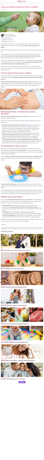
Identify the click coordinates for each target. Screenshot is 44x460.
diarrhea (37, 142)
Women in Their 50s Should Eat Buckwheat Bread (14, 287)
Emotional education (5, 377)
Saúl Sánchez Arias (12, 35)
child (25, 60)
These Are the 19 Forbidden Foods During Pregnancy (14, 323)
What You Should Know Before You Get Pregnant (14, 305)
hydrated (24, 199)
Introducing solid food (5, 267)
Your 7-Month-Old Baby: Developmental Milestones (14, 342)
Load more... (22, 382)
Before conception (4, 304)
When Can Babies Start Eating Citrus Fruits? (12, 268)
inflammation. (30, 125)
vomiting (4, 210)
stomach (27, 63)
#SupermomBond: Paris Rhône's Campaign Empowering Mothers (18, 360)
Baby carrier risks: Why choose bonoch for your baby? (15, 250)
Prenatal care (3, 322)
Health (2, 4)
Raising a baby (3, 359)
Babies (2, 249)
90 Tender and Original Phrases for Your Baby (13, 379)
